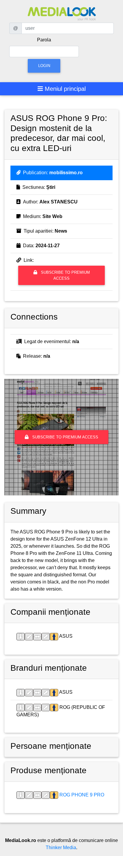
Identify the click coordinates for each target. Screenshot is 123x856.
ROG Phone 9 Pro (81, 794)
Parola (44, 39)
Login (44, 65)
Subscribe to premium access (65, 275)
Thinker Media (61, 847)
